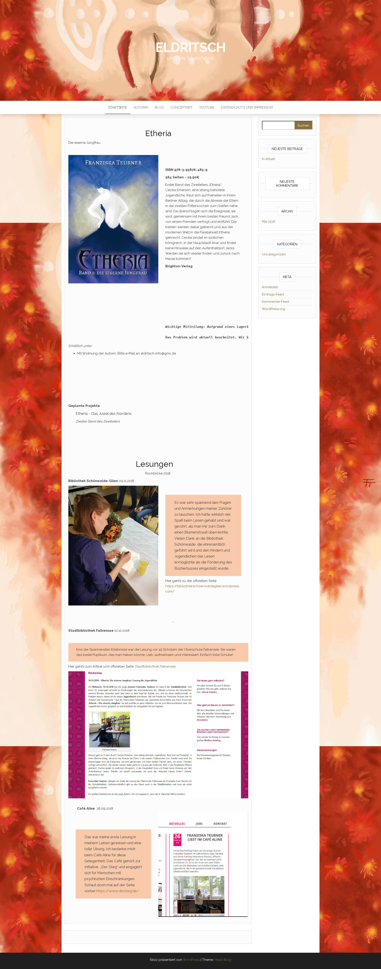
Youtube (207, 107)
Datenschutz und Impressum (247, 107)
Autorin (141, 107)
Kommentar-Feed (275, 302)
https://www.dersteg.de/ (117, 891)
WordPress (191, 960)
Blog (159, 107)
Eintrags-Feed (273, 294)
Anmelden (270, 287)
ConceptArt (181, 107)
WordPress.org (273, 309)
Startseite (117, 107)
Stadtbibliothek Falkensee (155, 666)
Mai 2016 (268, 221)
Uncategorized (274, 254)
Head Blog (223, 960)
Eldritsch (190, 47)
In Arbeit (268, 159)
